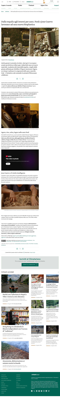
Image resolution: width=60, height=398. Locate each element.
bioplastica (3, 245)
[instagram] (44, 391)
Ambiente (3, 8)
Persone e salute (55, 8)
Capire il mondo (6, 5)
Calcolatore (4, 389)
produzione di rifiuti (29, 97)
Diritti (9, 8)
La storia (18, 380)
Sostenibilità (17, 243)
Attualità (3, 375)
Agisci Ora (44, 5)
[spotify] (39, 391)
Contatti (18, 376)
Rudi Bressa (11, 60)
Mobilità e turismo (37, 8)
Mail (17, 382)
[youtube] (41, 391)
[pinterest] (36, 391)
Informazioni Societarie (21, 385)
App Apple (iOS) (4, 378)
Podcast (31, 5)
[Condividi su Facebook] (17, 78)
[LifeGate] (30, 2)
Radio (20, 5)
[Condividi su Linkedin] (23, 78)
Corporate (3, 387)
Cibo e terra (46, 8)
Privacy (18, 384)
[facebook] (32, 391)
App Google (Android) (6, 380)
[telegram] (48, 391)
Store (10, 1)
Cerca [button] (23, 1)
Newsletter (16, 1)
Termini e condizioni (20, 387)
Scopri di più (32, 252)
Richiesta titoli (4, 385)
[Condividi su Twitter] (20, 78)
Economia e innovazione (25, 8)
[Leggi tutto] (58, 272)
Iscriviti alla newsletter (29, 264)
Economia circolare (24, 243)
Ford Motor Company (33, 243)
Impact (56, 5)
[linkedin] (46, 391)
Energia (15, 8)
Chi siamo (18, 378)
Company (18, 375)
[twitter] (34, 391)
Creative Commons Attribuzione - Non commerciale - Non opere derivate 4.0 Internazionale (20, 241)
